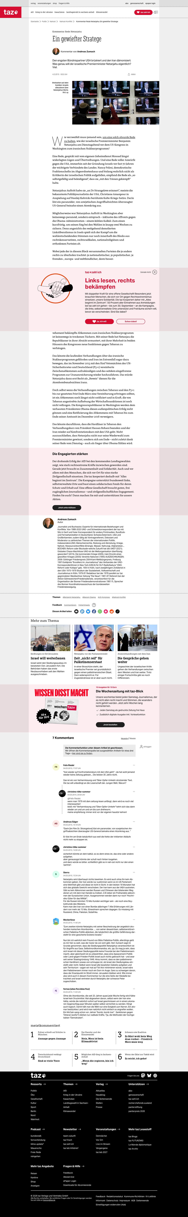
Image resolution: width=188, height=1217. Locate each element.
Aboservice (68, 1177)
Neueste (124, 738)
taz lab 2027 (101, 1152)
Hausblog (100, 1095)
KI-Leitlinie (151, 1196)
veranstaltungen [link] (44, 3)
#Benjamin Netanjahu (72, 597)
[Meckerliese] (55, 921)
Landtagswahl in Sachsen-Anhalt (75, 1105)
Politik (44, 21)
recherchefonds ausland (140, 1103)
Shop (33, 1181)
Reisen (34, 1173)
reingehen (35, 1156)
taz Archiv (133, 1148)
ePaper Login (69, 1181)
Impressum (125, 1200)
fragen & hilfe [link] (64, 3)
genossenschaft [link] (136, 3)
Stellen (99, 1103)
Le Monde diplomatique (140, 1144)
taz (38, 1075)
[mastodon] (143, 1077)
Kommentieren (70, 605)
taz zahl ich (134, 1099)
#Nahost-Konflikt (119, 597)
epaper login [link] (150, 3)
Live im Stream (103, 1144)
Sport (33, 1107)
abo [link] (126, 3)
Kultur (33, 1103)
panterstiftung (135, 1107)
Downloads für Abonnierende (77, 1185)
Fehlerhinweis (84, 605)
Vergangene (102, 1148)
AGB (133, 1200)
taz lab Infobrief (70, 1148)
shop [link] (55, 3)
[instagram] (155, 1077)
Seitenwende (142, 1200)
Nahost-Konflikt (66, 21)
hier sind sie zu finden (82, 753)
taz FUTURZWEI (136, 1140)
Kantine (34, 1177)
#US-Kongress (104, 597)
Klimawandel (69, 1111)
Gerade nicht (145, 272)
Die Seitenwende (104, 1099)
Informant (101, 1200)
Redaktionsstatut (115, 1196)
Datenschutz (112, 1200)
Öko (33, 1095)
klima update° (37, 1144)
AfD (65, 1090)
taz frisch (67, 1140)
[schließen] (154, 272)
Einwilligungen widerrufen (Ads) (111, 1204)
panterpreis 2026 (137, 1111)
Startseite (35, 21)
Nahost (53, 21)
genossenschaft (136, 1095)
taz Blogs (133, 1136)
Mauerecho (36, 1148)
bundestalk (36, 1136)
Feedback (68, 1172)
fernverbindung (38, 1140)
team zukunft (69, 1136)
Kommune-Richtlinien (134, 1196)
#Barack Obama (89, 597)
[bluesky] (149, 1077)
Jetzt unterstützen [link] (67, 507)
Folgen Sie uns (133, 1076)
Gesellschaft (36, 1099)
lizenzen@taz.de (49, 1200)
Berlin (33, 1111)
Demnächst (101, 1136)
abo (130, 1090)
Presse (99, 1107)
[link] (33, 12)
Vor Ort (99, 1140)
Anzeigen (35, 1185)
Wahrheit (35, 1119)
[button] (156, 12)
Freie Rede (36, 1152)
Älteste (133, 738)
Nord (33, 1115)
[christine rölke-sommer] (62, 793)
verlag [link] (33, 3)
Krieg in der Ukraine (72, 1095)
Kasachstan (68, 1099)
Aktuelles (100, 1090)
